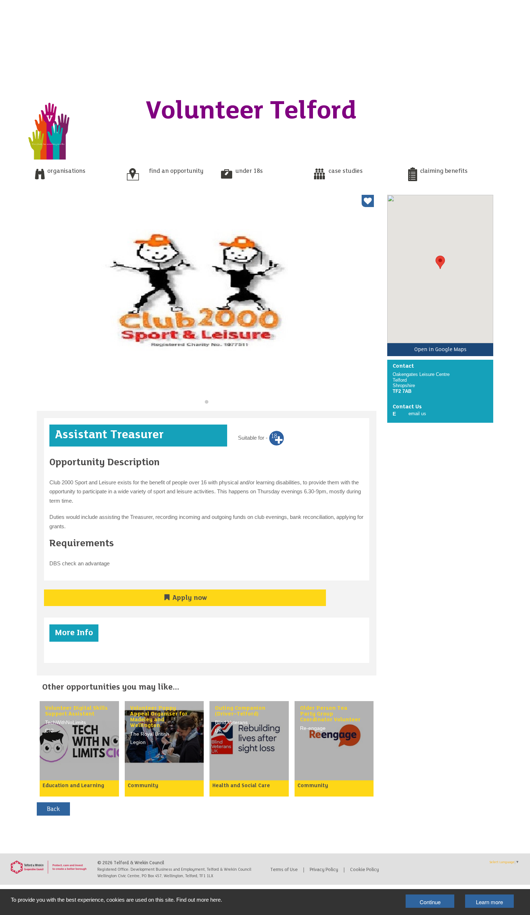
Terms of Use (284, 870)
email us (417, 413)
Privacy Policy (324, 870)
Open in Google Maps (440, 350)
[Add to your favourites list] (368, 201)
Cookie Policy (364, 870)
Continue (430, 902)
